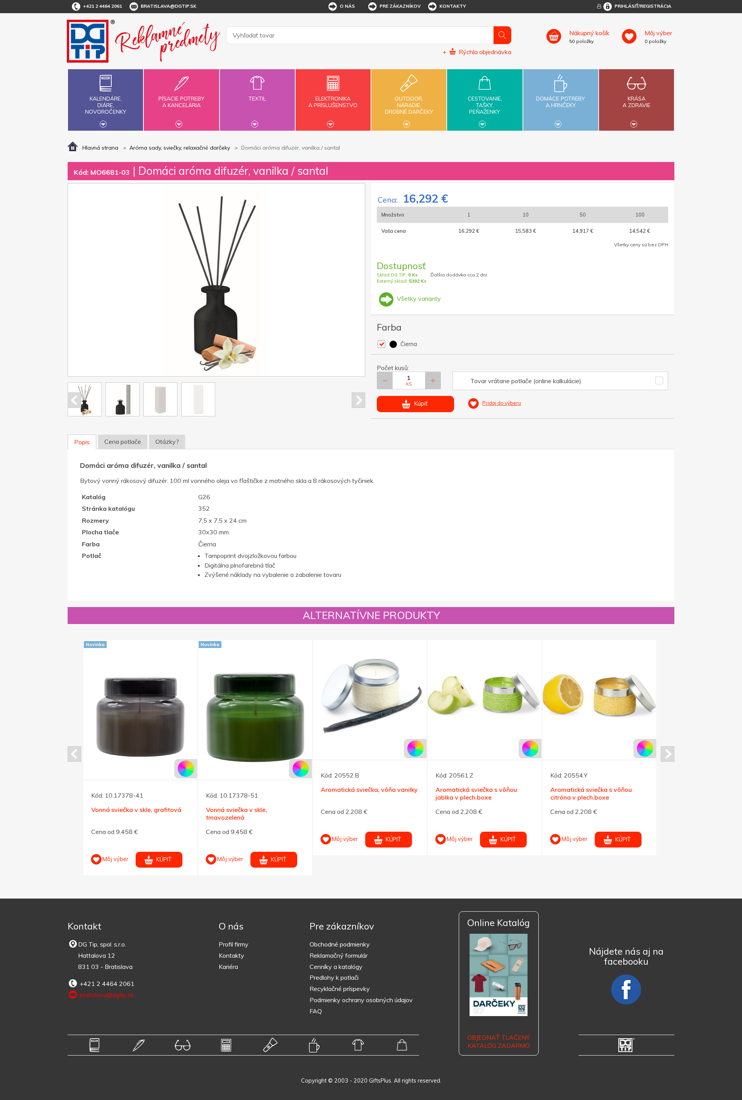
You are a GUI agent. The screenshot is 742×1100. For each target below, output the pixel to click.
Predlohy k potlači (334, 977)
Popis (82, 442)
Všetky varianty (418, 298)
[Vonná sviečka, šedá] (637, 697)
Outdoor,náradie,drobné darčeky (409, 105)
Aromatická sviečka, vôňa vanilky (177, 789)
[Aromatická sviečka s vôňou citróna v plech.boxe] (408, 697)
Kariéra (228, 966)
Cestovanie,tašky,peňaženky (485, 105)
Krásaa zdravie (636, 102)
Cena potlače (122, 441)
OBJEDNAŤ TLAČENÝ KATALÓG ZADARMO (498, 1041)
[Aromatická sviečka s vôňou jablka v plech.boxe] (293, 697)
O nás (347, 6)
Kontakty (452, 6)
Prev (74, 400)
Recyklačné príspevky (340, 989)
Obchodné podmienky (340, 944)
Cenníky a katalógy (336, 966)
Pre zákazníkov (400, 6)
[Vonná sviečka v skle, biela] (523, 697)
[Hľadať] (502, 35)
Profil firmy (233, 944)
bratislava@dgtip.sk (168, 6)
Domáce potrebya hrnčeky (560, 102)
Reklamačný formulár (339, 955)
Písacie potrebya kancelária (181, 102)
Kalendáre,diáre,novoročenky (105, 105)
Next (358, 400)
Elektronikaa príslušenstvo (332, 102)
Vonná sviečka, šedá (618, 789)
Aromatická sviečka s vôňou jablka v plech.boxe (285, 794)
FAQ (316, 1011)
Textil (257, 98)
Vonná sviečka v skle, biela (512, 789)
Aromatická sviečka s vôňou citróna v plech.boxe (400, 794)
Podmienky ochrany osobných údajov (361, 1000)
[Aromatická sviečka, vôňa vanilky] (178, 697)
